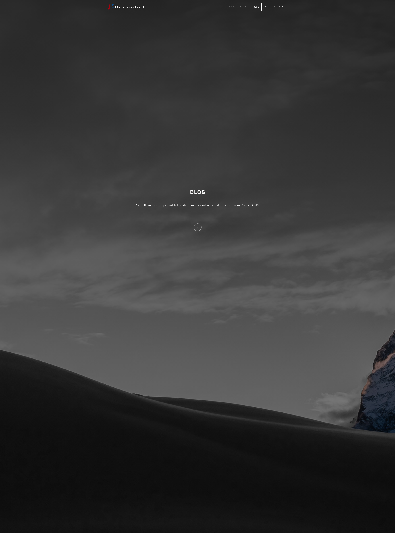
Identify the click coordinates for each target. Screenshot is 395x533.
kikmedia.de (128, 6)
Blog (256, 7)
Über (266, 7)
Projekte (243, 7)
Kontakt (278, 7)
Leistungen (227, 7)
